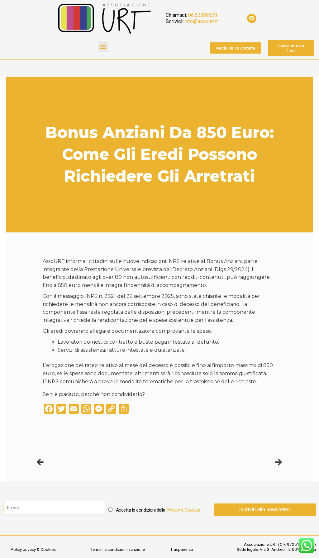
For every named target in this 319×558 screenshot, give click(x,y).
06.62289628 (202, 15)
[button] (103, 46)
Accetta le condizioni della (158, 510)
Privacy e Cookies (183, 510)
